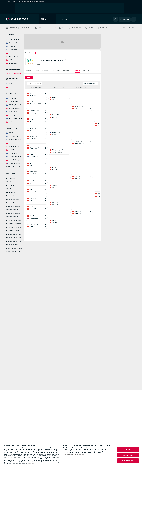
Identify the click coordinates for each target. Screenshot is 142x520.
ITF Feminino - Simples (46, 53)
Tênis (30, 53)
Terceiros (31, 463)
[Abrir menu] (133, 19)
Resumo (29, 70)
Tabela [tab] (28, 77)
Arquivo (86, 70)
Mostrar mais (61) (12, 166)
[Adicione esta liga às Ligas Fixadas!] (65, 60)
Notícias (45, 70)
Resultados (56, 70)
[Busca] (115, 19)
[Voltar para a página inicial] (18, 19)
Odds (37, 70)
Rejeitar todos (128, 455)
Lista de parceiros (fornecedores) (73, 454)
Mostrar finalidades (128, 460)
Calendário (67, 70)
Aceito (128, 449)
